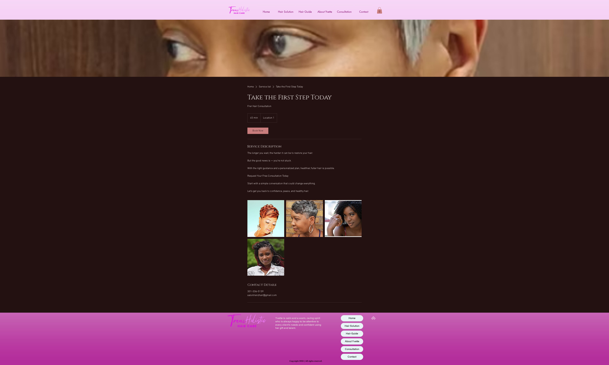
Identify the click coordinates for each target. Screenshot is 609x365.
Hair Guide (352, 333)
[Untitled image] (265, 218)
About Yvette (352, 341)
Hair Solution (352, 325)
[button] (379, 10)
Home (352, 318)
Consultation (352, 349)
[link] (257, 131)
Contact (352, 356)
